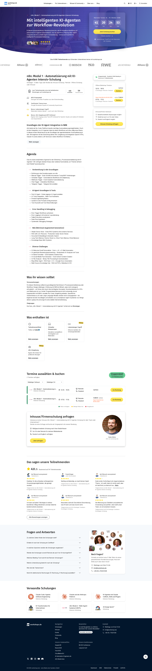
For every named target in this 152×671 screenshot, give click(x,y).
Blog (98, 3)
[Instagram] (35, 659)
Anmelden (144, 3)
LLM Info (122, 668)
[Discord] (42, 659)
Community (58, 635)
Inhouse (57, 629)
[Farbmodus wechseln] (135, 3)
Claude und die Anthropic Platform (77, 597)
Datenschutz (107, 668)
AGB (100, 668)
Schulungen (58, 627)
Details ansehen (106, 36)
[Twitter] (28, 659)
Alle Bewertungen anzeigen (38, 517)
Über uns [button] (90, 3)
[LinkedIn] (31, 659)
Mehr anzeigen (34, 142)
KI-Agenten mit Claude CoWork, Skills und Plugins (111, 597)
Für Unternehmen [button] (60, 3)
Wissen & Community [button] (76, 3)
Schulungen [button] (47, 3)
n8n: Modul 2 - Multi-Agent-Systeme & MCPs (78, 608)
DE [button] (131, 3)
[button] (124, 3)
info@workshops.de (100, 568)
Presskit (116, 668)
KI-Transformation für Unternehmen (43, 608)
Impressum (94, 668)
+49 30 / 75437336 (100, 571)
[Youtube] (38, 659)
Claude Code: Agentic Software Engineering (43, 597)
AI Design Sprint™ (108, 608)
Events (57, 632)
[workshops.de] (10, 3)
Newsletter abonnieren (86, 632)
